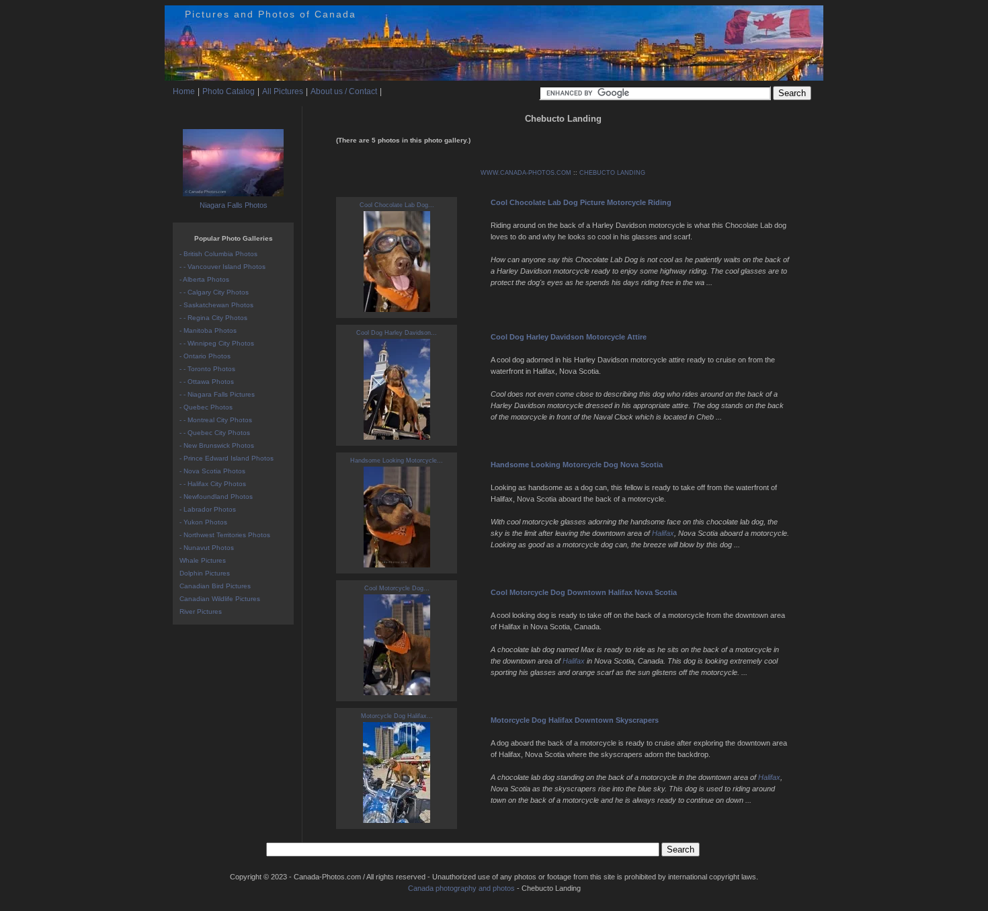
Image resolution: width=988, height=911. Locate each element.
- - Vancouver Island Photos (222, 266)
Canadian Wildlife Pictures (219, 598)
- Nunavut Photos (206, 547)
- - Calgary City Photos (214, 292)
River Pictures (200, 611)
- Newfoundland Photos (216, 496)
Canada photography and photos (461, 888)
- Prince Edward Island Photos (226, 458)
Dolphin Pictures (204, 573)
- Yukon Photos (203, 522)
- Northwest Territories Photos (224, 535)
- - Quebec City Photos (214, 432)
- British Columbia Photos (218, 254)
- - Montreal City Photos (215, 420)
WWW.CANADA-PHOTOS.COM (526, 172)
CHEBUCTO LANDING (612, 172)
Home (184, 91)
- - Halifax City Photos (212, 483)
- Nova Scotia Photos (212, 471)
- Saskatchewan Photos (216, 305)
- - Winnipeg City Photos (216, 343)
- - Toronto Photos (207, 368)
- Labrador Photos (207, 509)
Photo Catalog (228, 91)
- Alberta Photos (204, 279)
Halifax (663, 533)
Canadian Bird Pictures (215, 586)
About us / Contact (344, 91)
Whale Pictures (202, 560)
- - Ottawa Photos (206, 381)
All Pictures (282, 91)
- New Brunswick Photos (216, 445)
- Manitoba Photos (208, 330)
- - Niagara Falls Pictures (217, 394)
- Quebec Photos (206, 407)
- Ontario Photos (205, 356)
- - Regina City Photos (213, 317)
